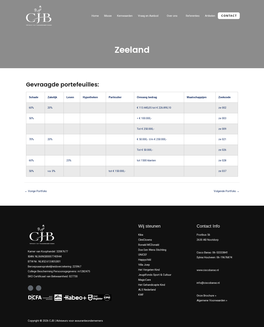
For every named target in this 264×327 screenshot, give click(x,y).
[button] (159, 16)
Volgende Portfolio (226, 191)
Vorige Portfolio (36, 191)
